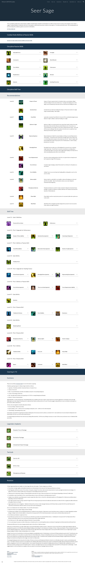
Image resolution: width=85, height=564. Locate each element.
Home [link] (48, 1)
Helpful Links (9, 554)
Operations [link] (72, 1)
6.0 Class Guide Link (11, 28)
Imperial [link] (58, 1)
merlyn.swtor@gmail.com (38, 555)
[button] (83, 1)
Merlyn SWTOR (37, 556)
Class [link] (52, 1)
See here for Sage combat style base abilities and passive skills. (19, 40)
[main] (42, 10)
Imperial (13, 552)
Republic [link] (65, 1)
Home (8, 551)
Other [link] (78, 1)
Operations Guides (10, 553)
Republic (16, 552)
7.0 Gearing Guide (19, 383)
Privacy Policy (9, 556)
